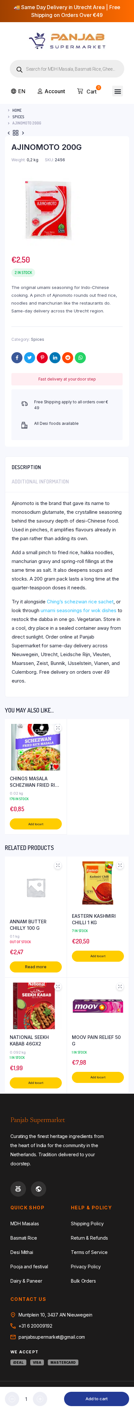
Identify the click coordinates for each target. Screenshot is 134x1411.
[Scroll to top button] (123, 1384)
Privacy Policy (86, 1266)
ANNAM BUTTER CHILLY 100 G (28, 925)
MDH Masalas (24, 1223)
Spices (18, 116)
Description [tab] (26, 467)
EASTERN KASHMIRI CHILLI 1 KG (94, 919)
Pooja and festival (29, 1266)
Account (55, 91)
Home (16, 110)
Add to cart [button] (35, 824)
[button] (117, 91)
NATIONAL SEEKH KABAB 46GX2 (29, 1040)
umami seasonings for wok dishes (78, 610)
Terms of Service (89, 1252)
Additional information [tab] (40, 481)
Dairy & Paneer (26, 1281)
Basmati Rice (23, 1238)
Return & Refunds (89, 1238)
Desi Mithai (21, 1252)
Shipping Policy (87, 1223)
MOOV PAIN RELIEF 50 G (96, 1040)
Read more (35, 966)
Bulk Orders (83, 1281)
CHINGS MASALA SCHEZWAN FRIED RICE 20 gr (35, 782)
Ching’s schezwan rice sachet (80, 601)
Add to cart (97, 1398)
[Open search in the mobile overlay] (67, 69)
